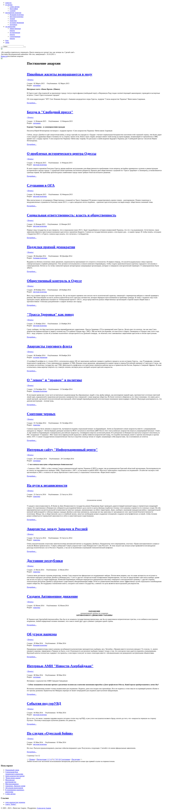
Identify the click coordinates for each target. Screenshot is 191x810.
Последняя (76, 759)
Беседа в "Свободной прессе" (50, 112)
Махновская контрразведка (10, 781)
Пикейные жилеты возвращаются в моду (59, 74)
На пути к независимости (47, 485)
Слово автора (10, 794)
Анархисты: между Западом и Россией (57, 529)
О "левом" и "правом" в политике (54, 380)
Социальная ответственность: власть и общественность (71, 215)
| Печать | (30, 80)
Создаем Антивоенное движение (52, 596)
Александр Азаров (44, 808)
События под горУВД (44, 703)
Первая (32, 759)
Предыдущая (41, 759)
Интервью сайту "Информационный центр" (62, 450)
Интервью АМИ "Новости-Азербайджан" (60, 666)
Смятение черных (41, 414)
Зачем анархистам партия (14, 776)
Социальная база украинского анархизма (14, 773)
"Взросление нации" (13, 778)
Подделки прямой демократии (51, 247)
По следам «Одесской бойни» (50, 733)
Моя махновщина (12, 784)
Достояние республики (45, 561)
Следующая (65, 759)
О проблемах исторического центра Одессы (61, 153)
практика (36, 425)
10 (59, 759)
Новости (4, 56)
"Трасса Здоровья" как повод (50, 314)
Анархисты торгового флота (49, 346)
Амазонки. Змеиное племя (15, 786)
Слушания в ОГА (41, 185)
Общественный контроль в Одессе (54, 281)
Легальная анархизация (14, 788)
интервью (37, 85)
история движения (40, 357)
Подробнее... (31, 103)
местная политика (40, 165)
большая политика (40, 258)
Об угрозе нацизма (42, 634)
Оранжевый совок (12, 770)
